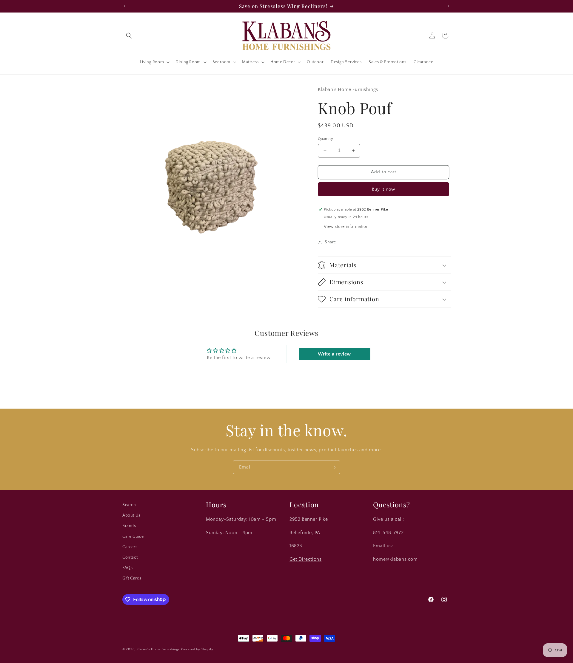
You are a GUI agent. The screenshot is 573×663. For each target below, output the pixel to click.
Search (129, 505)
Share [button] (330, 242)
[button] (128, 35)
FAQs (127, 567)
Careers (129, 547)
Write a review (334, 354)
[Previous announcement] (124, 6)
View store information (346, 226)
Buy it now (383, 189)
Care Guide (133, 536)
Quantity (325, 139)
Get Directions (305, 559)
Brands (129, 525)
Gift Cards (131, 578)
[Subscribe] (333, 467)
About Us (131, 515)
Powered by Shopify (197, 649)
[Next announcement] (448, 6)
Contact (130, 557)
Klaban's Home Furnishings (158, 649)
